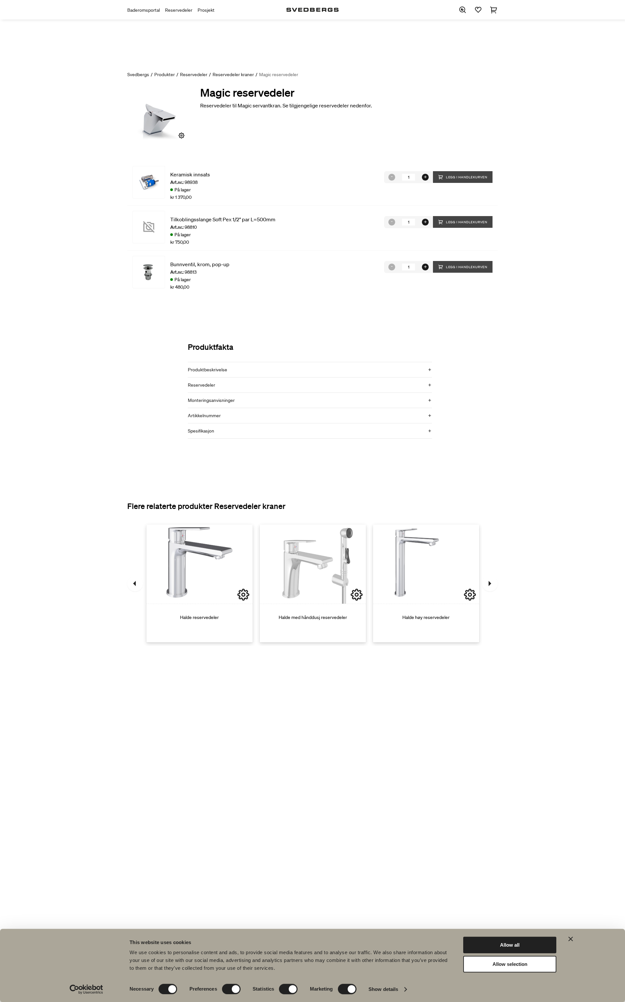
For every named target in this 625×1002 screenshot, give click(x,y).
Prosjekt (206, 10)
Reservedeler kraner (233, 74)
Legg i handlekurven (466, 177)
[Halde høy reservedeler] (426, 583)
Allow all (510, 945)
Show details (383, 989)
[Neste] (490, 583)
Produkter (164, 74)
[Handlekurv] (494, 10)
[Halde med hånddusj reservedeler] (313, 583)
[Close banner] (570, 939)
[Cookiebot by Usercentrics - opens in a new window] (86, 989)
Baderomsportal (143, 10)
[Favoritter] (478, 10)
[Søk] (462, 10)
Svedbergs (138, 74)
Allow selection (510, 964)
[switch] (231, 989)
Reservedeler (178, 10)
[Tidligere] (135, 583)
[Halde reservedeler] (199, 583)
